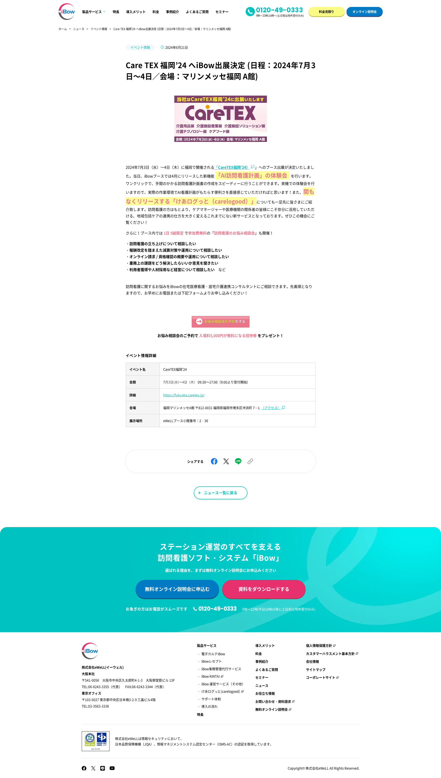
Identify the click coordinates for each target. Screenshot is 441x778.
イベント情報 (99, 29)
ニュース (78, 29)
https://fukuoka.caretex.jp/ (183, 395)
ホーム (63, 29)
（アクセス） (271, 407)
